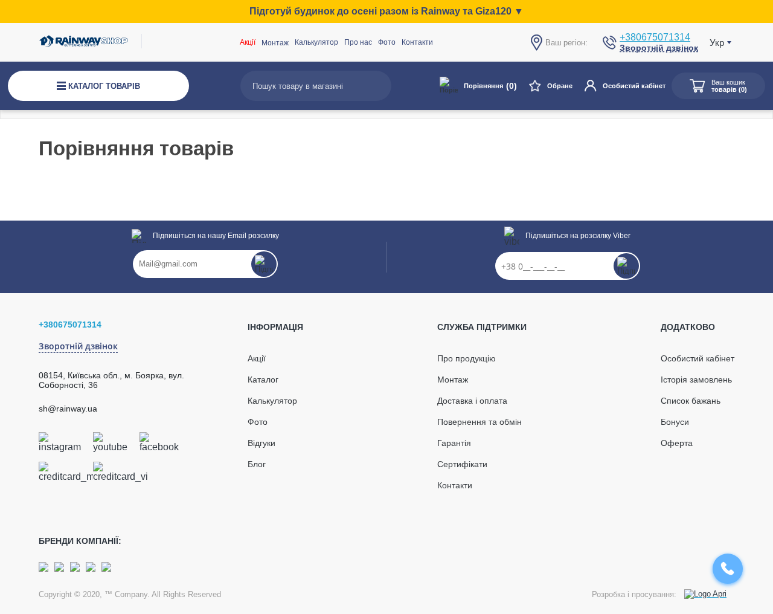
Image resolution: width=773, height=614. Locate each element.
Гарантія (454, 443)
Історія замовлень (696, 379)
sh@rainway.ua (68, 408)
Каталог (263, 379)
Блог (257, 464)
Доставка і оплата (472, 401)
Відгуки (261, 443)
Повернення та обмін (479, 422)
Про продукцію (466, 358)
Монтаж (452, 379)
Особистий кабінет (634, 85)
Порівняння (490, 86)
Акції (247, 42)
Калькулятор (316, 42)
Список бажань (690, 401)
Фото (387, 42)
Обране (560, 85)
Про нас (358, 42)
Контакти (417, 42)
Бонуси (675, 422)
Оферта (677, 443)
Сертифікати (462, 464)
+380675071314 (655, 37)
